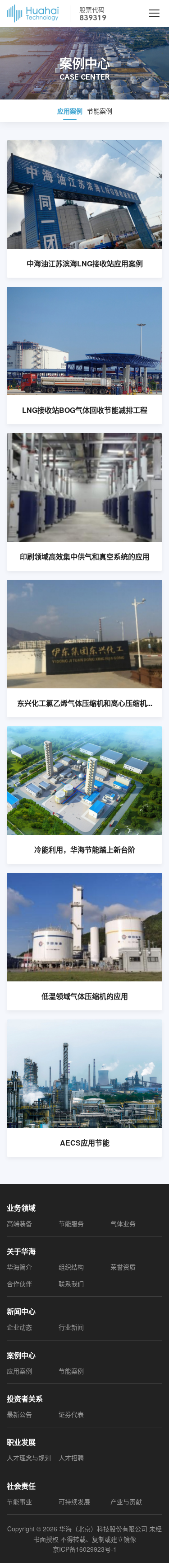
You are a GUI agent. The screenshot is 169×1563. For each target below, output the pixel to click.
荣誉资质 (123, 1266)
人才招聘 (71, 1457)
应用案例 (69, 110)
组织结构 (71, 1266)
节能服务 (71, 1223)
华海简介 (19, 1266)
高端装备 (19, 1223)
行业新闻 (71, 1326)
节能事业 (19, 1501)
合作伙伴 (19, 1283)
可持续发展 (74, 1501)
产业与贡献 (126, 1501)
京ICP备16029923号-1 (85, 1549)
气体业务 (123, 1223)
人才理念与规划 (29, 1457)
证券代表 (71, 1414)
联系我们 (71, 1283)
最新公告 (19, 1414)
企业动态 (19, 1326)
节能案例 (99, 110)
